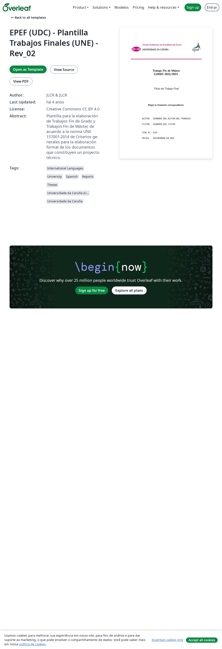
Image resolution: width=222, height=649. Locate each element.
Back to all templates (28, 17)
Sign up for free (92, 290)
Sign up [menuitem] (193, 7)
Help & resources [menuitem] (162, 7)
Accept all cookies (202, 640)
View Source (64, 69)
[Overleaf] (17, 7)
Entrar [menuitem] (212, 7)
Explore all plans (129, 290)
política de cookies (32, 644)
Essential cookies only (167, 640)
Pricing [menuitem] (138, 7)
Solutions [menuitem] (100, 7)
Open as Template (28, 69)
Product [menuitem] (79, 7)
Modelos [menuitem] (121, 7)
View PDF (21, 81)
